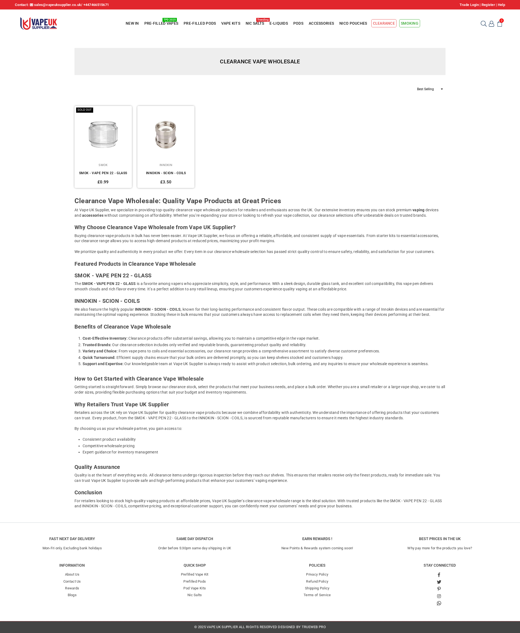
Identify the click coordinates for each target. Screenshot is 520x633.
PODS (298, 23)
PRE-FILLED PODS (200, 23)
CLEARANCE (384, 23)
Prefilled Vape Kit (195, 574)
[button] (499, 23)
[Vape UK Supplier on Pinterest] (438, 588)
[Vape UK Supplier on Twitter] (438, 581)
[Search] (483, 23)
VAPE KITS (230, 23)
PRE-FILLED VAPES (161, 22)
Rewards (72, 588)
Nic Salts (194, 595)
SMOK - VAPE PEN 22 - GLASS (103, 173)
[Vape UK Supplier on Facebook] (438, 574)
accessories (92, 215)
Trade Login (469, 5)
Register (488, 5)
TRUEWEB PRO (314, 627)
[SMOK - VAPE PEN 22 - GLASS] (103, 134)
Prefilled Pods (194, 581)
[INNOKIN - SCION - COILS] (166, 134)
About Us (72, 574)
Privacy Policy (317, 574)
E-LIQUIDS (278, 23)
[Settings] (491, 23)
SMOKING (409, 23)
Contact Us (72, 581)
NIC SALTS (256, 22)
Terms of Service (317, 595)
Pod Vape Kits (194, 588)
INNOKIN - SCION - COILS (166, 173)
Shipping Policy (317, 588)
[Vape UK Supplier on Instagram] (438, 595)
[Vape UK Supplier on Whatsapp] (439, 602)
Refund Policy (317, 581)
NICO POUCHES (353, 23)
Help (501, 5)
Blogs (72, 595)
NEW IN (132, 23)
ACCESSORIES (321, 23)
